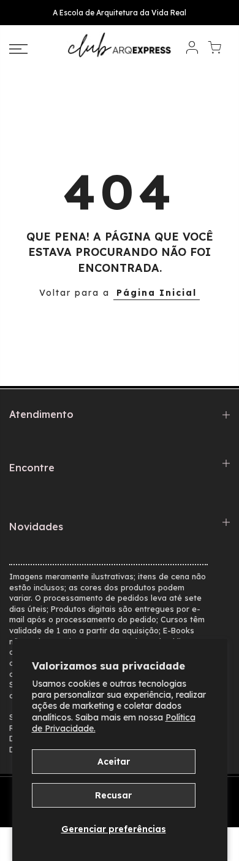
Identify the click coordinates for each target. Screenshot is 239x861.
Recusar (113, 795)
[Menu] (33, 49)
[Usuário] (192, 49)
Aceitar (113, 761)
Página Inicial (156, 292)
